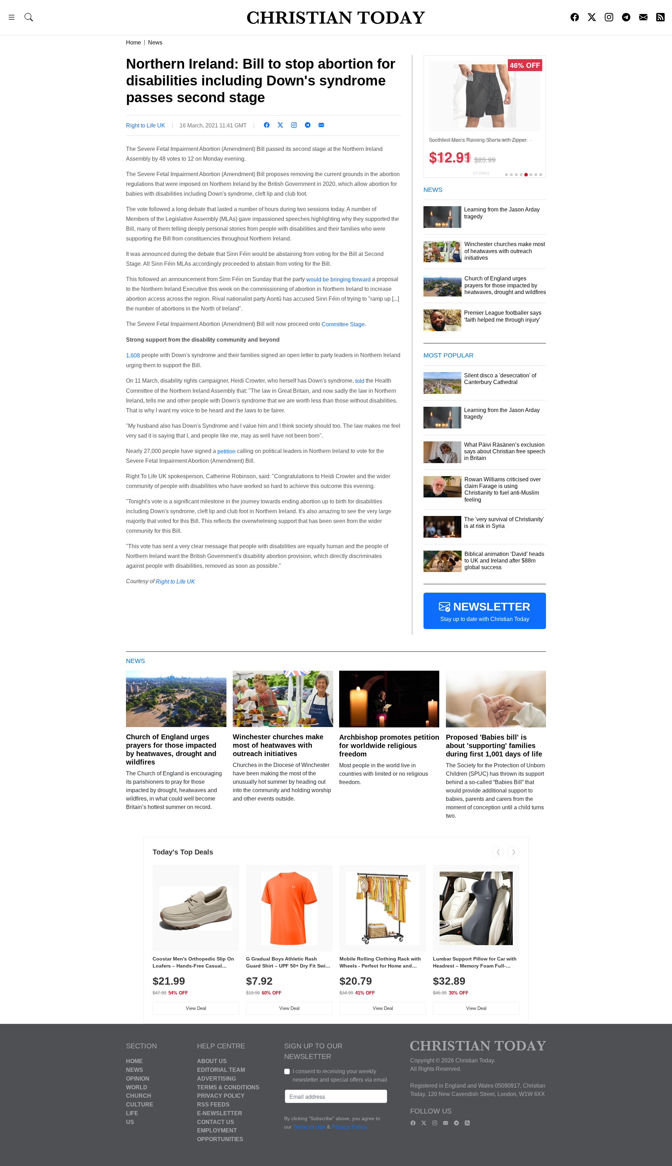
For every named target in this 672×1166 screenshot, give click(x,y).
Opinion (137, 1079)
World (136, 1087)
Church (138, 1096)
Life (132, 1113)
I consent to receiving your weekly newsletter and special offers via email (340, 1075)
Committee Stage (343, 324)
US (130, 1122)
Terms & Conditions (228, 1087)
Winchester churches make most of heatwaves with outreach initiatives (278, 745)
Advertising (216, 1079)
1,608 (133, 355)
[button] (11, 18)
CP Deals (481, 173)
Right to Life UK (145, 125)
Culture (139, 1105)
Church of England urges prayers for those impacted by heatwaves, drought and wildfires (171, 749)
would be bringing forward (338, 279)
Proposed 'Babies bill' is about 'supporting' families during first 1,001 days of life (494, 745)
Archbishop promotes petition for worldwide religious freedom (389, 745)
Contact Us (215, 1122)
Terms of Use (309, 1127)
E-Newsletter (219, 1113)
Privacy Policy (221, 1096)
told (359, 381)
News (155, 43)
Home (133, 43)
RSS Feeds (213, 1105)
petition (226, 451)
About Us (212, 1061)
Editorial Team (221, 1070)
